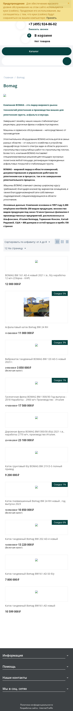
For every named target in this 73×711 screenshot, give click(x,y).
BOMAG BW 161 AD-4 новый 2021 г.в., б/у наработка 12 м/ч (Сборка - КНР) (35, 277)
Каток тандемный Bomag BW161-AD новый (30, 605)
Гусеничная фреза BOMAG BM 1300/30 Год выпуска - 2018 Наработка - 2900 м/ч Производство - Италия (36, 398)
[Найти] (67, 61)
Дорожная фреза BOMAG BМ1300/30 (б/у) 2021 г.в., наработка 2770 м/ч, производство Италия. (34, 433)
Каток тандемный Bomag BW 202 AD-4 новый (31, 539)
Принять (51, 17)
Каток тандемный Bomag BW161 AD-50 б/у (29, 573)
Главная (8, 77)
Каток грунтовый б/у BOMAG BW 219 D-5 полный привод (33, 468)
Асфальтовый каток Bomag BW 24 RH (26, 327)
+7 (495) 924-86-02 (43, 24)
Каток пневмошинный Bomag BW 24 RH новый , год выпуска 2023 (35, 503)
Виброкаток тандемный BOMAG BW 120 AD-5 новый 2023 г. (35, 361)
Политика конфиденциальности (36, 704)
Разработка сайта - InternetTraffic (36, 708)
